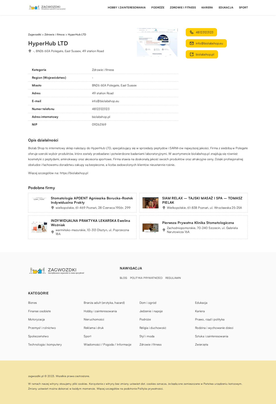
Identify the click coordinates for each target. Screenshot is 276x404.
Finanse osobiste (39, 311)
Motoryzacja (36, 319)
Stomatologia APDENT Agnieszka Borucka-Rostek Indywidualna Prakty (92, 200)
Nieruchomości (94, 319)
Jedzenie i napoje (151, 311)
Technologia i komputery (45, 344)
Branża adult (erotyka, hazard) (104, 302)
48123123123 (100, 109)
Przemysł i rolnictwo (42, 328)
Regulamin (173, 277)
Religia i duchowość (153, 328)
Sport (243, 7)
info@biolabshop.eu (105, 101)
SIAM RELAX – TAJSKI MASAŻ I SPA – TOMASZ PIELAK (202, 200)
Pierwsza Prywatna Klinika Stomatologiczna (198, 223)
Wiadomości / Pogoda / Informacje (107, 344)
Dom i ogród (148, 302)
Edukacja (226, 7)
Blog (123, 277)
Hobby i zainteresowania (127, 7)
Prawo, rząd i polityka (210, 319)
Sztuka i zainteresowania (211, 336)
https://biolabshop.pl (74, 173)
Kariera (207, 7)
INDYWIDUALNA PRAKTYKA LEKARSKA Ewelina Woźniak (90, 222)
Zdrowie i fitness (183, 7)
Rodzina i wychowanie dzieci (214, 328)
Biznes (32, 302)
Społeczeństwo (38, 336)
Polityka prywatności (146, 277)
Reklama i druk (94, 328)
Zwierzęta (201, 344)
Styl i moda (147, 336)
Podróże (157, 7)
